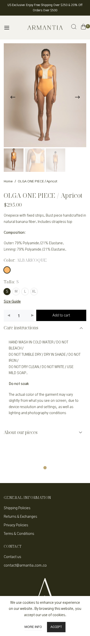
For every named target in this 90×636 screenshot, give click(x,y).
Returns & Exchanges (20, 517)
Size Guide (12, 301)
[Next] (77, 97)
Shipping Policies (17, 508)
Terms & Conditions (19, 534)
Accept (56, 626)
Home (8, 181)
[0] (83, 27)
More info (33, 627)
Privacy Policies (16, 525)
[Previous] (13, 97)
